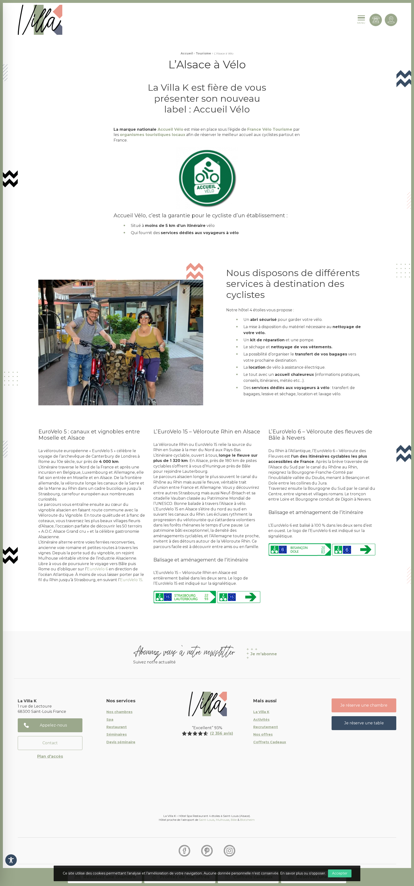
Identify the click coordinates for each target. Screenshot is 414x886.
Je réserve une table (364, 723)
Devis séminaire (120, 742)
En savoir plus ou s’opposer (302, 873)
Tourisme (203, 53)
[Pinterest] (207, 851)
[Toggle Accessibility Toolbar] (11, 860)
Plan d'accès (50, 756)
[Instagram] (230, 851)
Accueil (187, 53)
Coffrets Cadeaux (269, 742)
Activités (261, 720)
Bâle (234, 819)
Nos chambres (119, 712)
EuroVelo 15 (131, 580)
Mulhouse (222, 819)
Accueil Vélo (170, 129)
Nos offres (263, 735)
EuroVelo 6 (97, 569)
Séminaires (116, 735)
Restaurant (116, 727)
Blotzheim (247, 819)
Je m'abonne (263, 654)
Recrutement (265, 727)
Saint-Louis (206, 819)
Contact (50, 743)
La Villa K (261, 712)
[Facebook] (184, 851)
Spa (109, 720)
